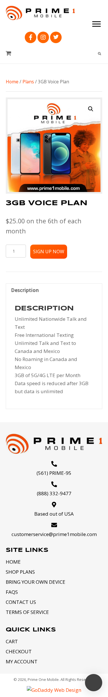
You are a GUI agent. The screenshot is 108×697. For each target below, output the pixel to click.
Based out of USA (54, 513)
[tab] (54, 290)
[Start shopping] (9, 53)
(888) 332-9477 (54, 493)
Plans (28, 81)
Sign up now (48, 251)
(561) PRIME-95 (54, 473)
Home (12, 81)
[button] (30, 37)
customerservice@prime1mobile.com (54, 534)
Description (25, 290)
